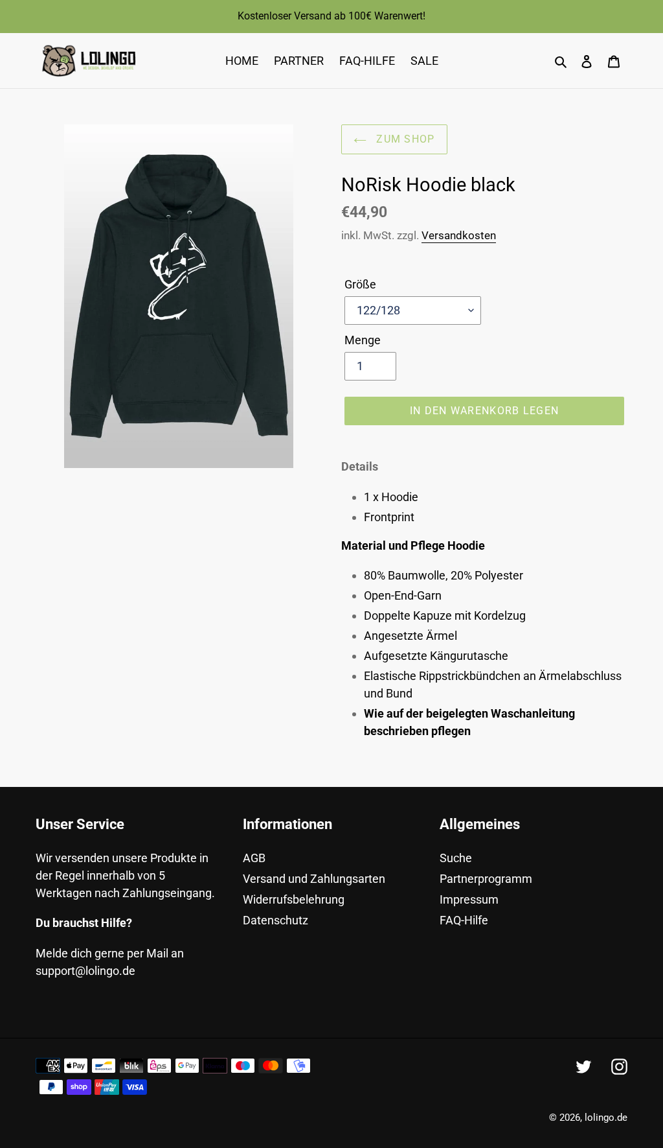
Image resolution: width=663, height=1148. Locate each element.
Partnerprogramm (486, 878)
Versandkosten (458, 235)
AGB (254, 858)
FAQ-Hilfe (464, 920)
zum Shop (404, 139)
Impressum (469, 899)
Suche (456, 858)
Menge (362, 340)
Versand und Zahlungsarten (314, 878)
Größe (360, 284)
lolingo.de (606, 1117)
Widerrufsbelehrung (293, 899)
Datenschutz (275, 920)
